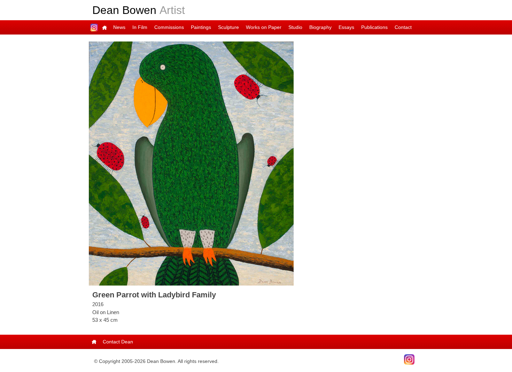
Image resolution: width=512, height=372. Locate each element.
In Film (139, 27)
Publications (374, 27)
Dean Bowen (138, 10)
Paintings (201, 27)
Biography (320, 27)
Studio (295, 27)
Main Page (104, 27)
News (119, 27)
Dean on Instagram (94, 27)
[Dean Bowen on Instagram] (409, 359)
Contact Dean (118, 341)
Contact (403, 27)
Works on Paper (263, 27)
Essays (346, 27)
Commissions (169, 27)
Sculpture (228, 27)
